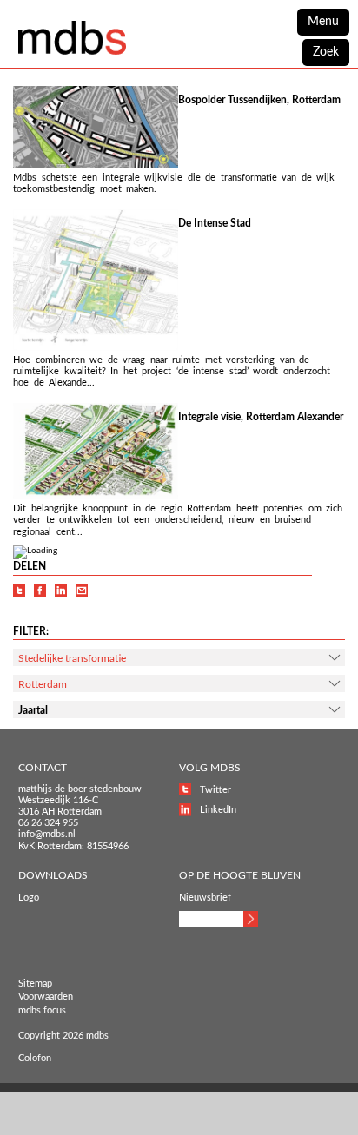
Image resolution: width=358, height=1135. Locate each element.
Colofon (34, 1058)
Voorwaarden (45, 996)
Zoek (326, 52)
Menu (323, 22)
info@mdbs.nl (47, 834)
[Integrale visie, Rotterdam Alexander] (95, 496)
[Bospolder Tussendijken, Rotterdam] (95, 166)
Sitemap (35, 983)
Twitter (215, 790)
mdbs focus (42, 1010)
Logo (28, 897)
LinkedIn (218, 810)
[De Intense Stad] (95, 348)
